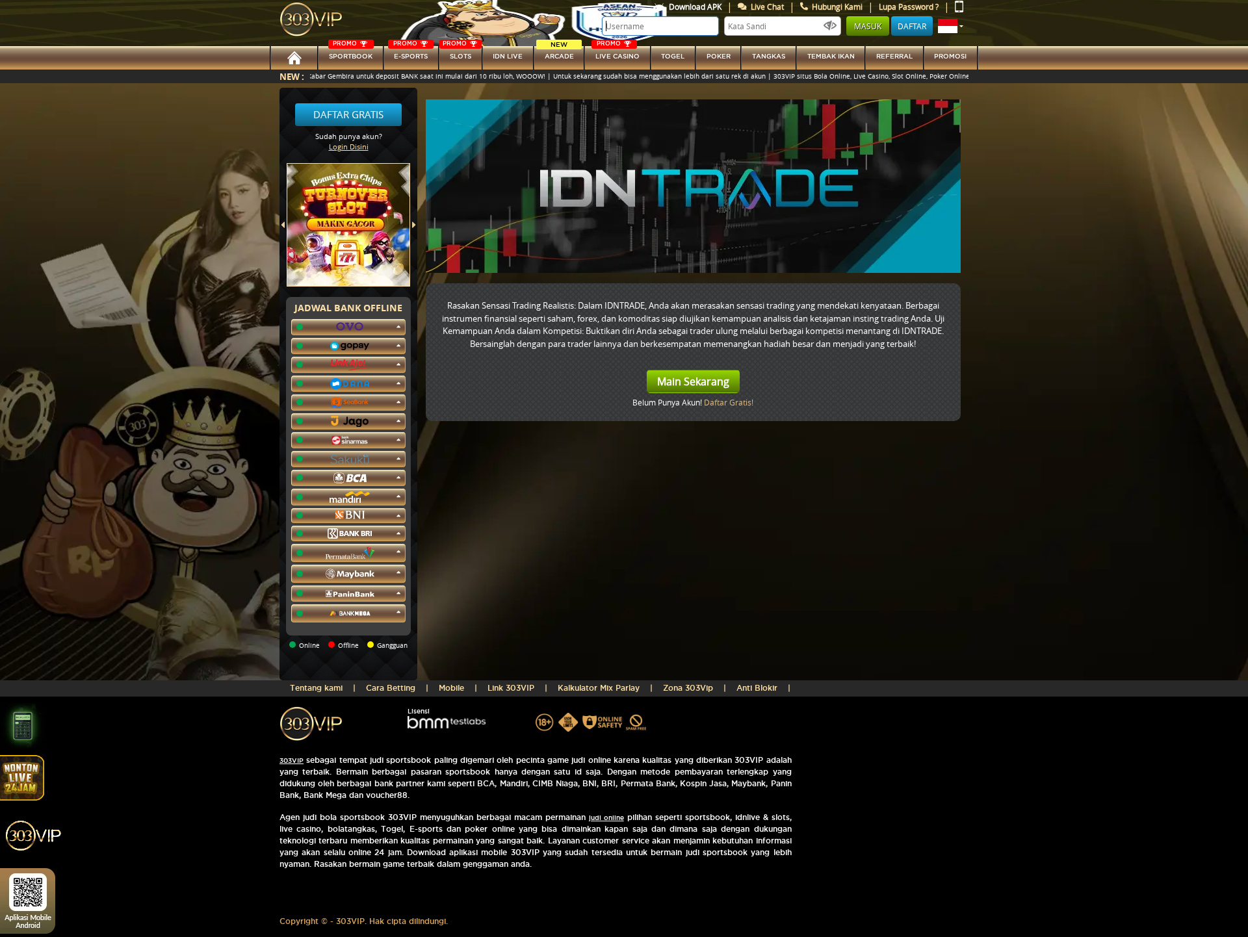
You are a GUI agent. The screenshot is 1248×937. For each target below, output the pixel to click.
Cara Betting (390, 688)
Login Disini (349, 146)
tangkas (768, 56)
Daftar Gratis (348, 114)
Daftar (912, 26)
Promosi (950, 56)
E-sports (410, 53)
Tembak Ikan (831, 56)
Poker (719, 56)
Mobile (451, 688)
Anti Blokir (756, 688)
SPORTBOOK (350, 53)
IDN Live (508, 56)
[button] (950, 26)
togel (672, 56)
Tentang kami (316, 688)
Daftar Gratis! (728, 402)
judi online (606, 817)
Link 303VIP (511, 688)
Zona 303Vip (688, 688)
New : (292, 76)
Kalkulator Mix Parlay (599, 688)
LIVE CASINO (617, 53)
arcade (559, 53)
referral (894, 56)
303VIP (292, 760)
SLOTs (457, 53)
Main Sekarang (693, 381)
